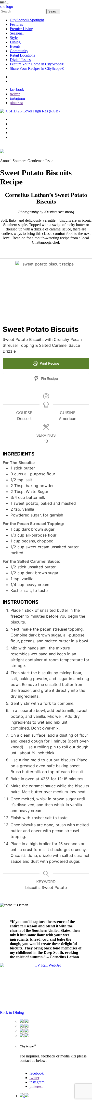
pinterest (16, 103)
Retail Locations (22, 55)
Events (15, 46)
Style (14, 38)
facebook (17, 89)
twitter (15, 94)
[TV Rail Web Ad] (46, 965)
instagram (17, 98)
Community (19, 51)
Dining (15, 42)
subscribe (17, 81)
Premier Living (21, 29)
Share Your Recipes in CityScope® (37, 68)
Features (16, 24)
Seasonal (17, 33)
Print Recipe (49, 363)
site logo (6, 6)
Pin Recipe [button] (49, 378)
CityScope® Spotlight (27, 20)
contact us (27, 1069)
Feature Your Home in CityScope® (37, 64)
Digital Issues (20, 60)
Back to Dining (12, 1012)
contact (15, 77)
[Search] (23, 11)
